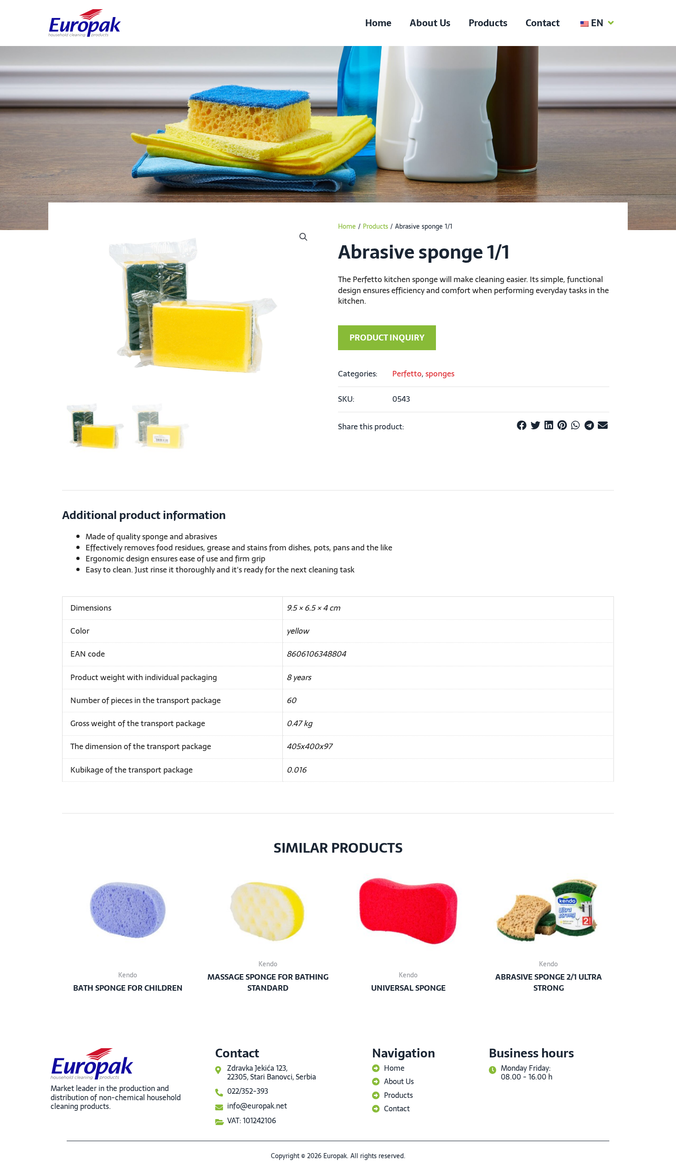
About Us (430, 23)
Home (378, 23)
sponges (439, 373)
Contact (543, 23)
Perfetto (407, 373)
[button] (303, 237)
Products (488, 23)
